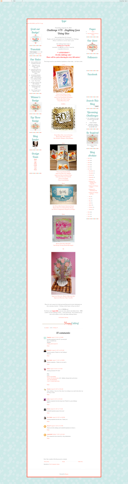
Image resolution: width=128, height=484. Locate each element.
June (90, 198)
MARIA (63, 104)
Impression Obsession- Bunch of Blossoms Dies (63, 296)
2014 (89, 216)
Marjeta (49, 389)
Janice (48, 399)
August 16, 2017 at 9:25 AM (58, 350)
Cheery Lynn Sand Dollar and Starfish (63, 97)
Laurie (63, 64)
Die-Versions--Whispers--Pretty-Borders (63, 138)
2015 (89, 214)
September (91, 177)
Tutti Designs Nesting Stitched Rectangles (63, 245)
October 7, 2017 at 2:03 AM (58, 434)
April (90, 203)
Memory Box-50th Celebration (63, 136)
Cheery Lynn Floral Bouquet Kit (63, 95)
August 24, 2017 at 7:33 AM (57, 409)
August (90, 179)
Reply (48, 345)
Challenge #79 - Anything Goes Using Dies (92, 183)
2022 (89, 158)
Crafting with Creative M (52, 343)
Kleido (48, 368)
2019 (89, 164)
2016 (89, 212)
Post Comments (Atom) (54, 464)
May (90, 200)
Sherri (63, 183)
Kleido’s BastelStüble (51, 376)
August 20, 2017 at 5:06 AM (57, 389)
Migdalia (49, 337)
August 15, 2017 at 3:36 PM (57, 337)
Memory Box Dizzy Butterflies (63, 243)
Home (63, 461)
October (91, 175)
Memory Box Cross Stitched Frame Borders (63, 207)
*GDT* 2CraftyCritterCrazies (53, 381)
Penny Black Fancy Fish (63, 100)
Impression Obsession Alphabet (63, 173)
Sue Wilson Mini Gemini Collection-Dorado (63, 206)
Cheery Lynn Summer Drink (63, 172)
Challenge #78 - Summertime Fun (93, 190)
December (91, 171)
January (90, 209)
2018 (89, 166)
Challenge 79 (55, 327)
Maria (35, 169)
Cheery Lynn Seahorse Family (63, 94)
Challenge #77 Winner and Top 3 (93, 193)
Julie (35, 162)
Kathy (63, 143)
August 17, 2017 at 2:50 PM (58, 360)
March (90, 205)
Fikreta (48, 409)
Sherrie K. (49, 350)
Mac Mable (49, 360)
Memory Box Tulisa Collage (63, 99)
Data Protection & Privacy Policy (93, 34)
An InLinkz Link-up (63, 317)
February (91, 207)
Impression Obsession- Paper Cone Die (63, 298)
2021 (89, 160)
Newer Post (46, 461)
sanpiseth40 (49, 434)
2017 (89, 169)
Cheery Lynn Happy (63, 178)
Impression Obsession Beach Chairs (63, 175)
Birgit (35, 159)
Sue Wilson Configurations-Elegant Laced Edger (63, 209)
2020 (89, 162)
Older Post (80, 461)
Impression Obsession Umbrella (63, 176)
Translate (39, 53)
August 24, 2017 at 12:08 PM (58, 417)
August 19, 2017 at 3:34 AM (56, 368)
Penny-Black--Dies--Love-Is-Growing (63, 135)
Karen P (49, 425)
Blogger (66, 474)
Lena (35, 166)
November (91, 173)
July (90, 196)
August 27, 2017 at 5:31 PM (57, 425)
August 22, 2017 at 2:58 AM (56, 399)
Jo (63, 249)
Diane (63, 214)
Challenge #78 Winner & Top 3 (93, 186)
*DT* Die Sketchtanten (52, 379)
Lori (35, 168)
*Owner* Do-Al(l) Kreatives (53, 378)
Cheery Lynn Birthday (63, 180)
